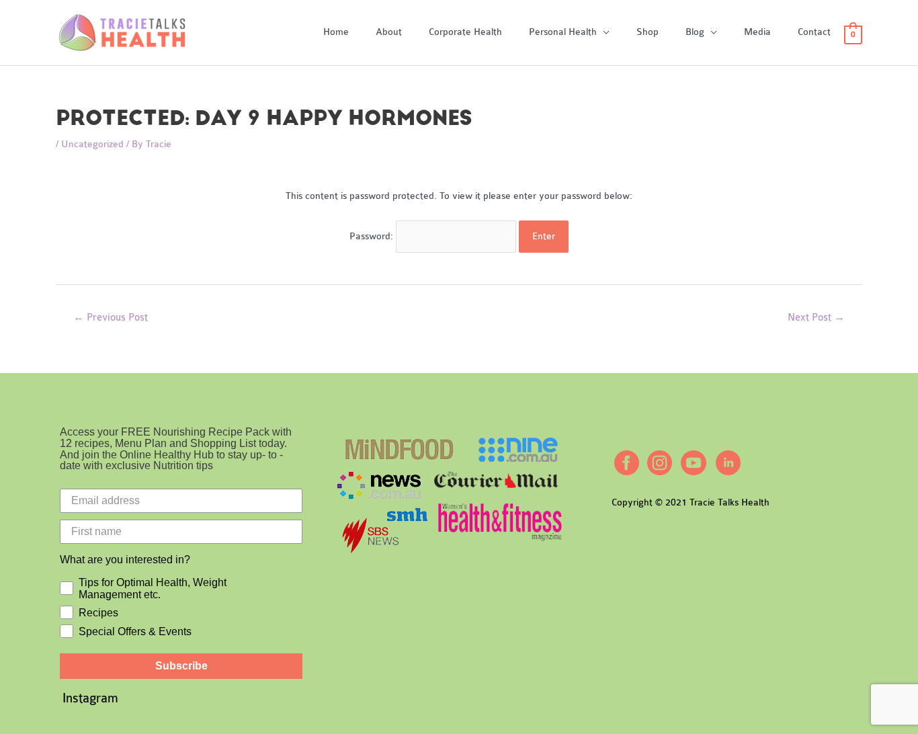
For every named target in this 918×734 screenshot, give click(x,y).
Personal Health (563, 32)
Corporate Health (465, 32)
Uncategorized (92, 144)
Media (757, 32)
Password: (372, 236)
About (389, 32)
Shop (647, 32)
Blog (694, 32)
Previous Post (110, 317)
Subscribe (181, 665)
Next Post (816, 317)
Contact (814, 32)
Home (336, 32)
